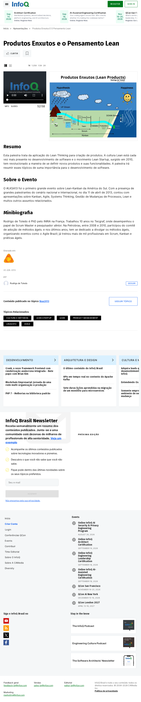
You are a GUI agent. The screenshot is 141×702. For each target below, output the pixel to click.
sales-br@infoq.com (43, 685)
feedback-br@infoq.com (15, 685)
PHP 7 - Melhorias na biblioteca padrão (28, 393)
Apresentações (20, 28)
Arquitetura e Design (80, 360)
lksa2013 (44, 301)
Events (8, 540)
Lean (62, 318)
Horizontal (10, 65)
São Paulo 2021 (114, 494)
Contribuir (10, 546)
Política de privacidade (106, 691)
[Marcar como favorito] (27, 53)
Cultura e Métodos (17, 318)
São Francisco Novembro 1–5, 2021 (119, 501)
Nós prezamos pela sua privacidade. (23, 500)
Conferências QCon (15, 535)
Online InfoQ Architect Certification (85, 542)
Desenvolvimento (19, 360)
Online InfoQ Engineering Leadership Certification (85, 557)
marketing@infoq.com (14, 695)
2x (44, 65)
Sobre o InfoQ (12, 557)
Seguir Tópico (123, 301)
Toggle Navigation (6, 4)
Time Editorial (12, 551)
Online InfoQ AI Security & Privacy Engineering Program (88, 526)
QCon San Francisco (89, 586)
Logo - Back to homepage (20, 4)
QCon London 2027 (89, 602)
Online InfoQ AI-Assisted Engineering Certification (87, 573)
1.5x (40, 65)
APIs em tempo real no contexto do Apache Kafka (88, 378)
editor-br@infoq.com (74, 685)
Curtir (14, 53)
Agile (27, 324)
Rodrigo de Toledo (18, 283)
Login (8, 529)
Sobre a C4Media (14, 562)
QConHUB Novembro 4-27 (90, 494)
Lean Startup (44, 318)
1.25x (34, 65)
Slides (14, 106)
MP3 (7, 106)
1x (29, 65)
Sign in (131, 4)
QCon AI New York (88, 594)
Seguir (131, 283)
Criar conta (11, 524)
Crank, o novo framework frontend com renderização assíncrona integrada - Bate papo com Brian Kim (29, 371)
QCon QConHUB (98, 442)
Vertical (5, 65)
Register (115, 4)
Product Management (85, 318)
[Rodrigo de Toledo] (6, 283)
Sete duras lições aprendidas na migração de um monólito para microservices (87, 389)
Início (6, 28)
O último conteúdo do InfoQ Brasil (83, 368)
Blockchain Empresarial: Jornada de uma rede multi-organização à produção (28, 384)
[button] (32, 493)
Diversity (9, 568)
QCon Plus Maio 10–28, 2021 (89, 501)
